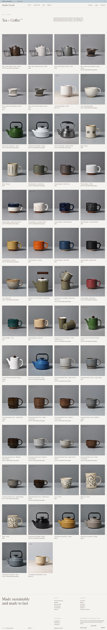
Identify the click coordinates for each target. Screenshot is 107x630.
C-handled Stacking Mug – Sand (38, 574)
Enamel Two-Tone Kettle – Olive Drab (39, 298)
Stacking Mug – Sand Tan (36, 338)
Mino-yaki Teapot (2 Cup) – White (38, 66)
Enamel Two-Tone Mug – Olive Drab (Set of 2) (65, 298)
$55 (82, 379)
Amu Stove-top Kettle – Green (10, 146)
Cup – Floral (58, 497)
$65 (82, 147)
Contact (82, 604)
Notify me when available (10, 68)
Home (3, 14)
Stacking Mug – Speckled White (37, 222)
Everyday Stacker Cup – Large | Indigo (91, 377)
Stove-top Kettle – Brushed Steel (64, 146)
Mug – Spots (84, 146)
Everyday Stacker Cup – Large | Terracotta (37, 418)
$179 (3, 381)
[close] (104, 1)
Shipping (82, 606)
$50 (82, 420)
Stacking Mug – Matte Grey (62, 184)
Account (82, 600)
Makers (49, 5)
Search (56, 602)
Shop (29, 5)
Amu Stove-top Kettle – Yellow (63, 536)
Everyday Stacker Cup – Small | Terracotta (89, 457)
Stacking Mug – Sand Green (36, 184)
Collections (36, 5)
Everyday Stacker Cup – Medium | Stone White (38, 457)
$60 (56, 498)
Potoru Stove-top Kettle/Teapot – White (12, 378)
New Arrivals (57, 604)
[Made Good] (8, 5)
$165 (30, 300)
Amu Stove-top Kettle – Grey (10, 574)
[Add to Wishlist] (26, 67)
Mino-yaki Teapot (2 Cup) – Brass (11, 66)
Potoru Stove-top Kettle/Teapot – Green (90, 338)
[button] (93, 626)
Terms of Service (85, 609)
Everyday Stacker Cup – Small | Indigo (12, 497)
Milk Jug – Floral (85, 497)
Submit (102, 627)
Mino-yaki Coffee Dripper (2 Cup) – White (12, 106)
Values (56, 609)
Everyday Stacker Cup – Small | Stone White (65, 457)
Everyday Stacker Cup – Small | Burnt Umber (39, 497)
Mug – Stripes (6, 184)
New (43, 5)
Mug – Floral (5, 536)
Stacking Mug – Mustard (9, 260)
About (82, 602)
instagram (57, 621)
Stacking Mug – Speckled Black (89, 222)
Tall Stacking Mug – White (62, 106)
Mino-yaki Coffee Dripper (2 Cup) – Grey (38, 106)
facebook (57, 622)
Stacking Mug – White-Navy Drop (11, 222)
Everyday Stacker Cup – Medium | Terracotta (64, 418)
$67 (56, 108)
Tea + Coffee (8, 14)
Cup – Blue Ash (6, 298)
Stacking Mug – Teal (8, 338)
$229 (56, 538)
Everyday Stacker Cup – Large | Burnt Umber (12, 418)
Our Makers (57, 607)
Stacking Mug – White (87, 184)
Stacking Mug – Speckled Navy (63, 222)
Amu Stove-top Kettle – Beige (89, 536)
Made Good (10, 628)
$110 (30, 68)
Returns (82, 607)
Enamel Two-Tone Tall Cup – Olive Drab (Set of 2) (64, 338)
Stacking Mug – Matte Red (88, 298)
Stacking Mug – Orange (35, 260)
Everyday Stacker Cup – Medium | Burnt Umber (11, 457)
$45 (56, 185)
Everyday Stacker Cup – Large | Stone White (65, 378)
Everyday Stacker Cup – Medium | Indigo (90, 418)
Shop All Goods (58, 600)
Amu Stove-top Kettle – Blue (36, 377)
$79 (3, 109)
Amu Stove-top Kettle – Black (37, 536)
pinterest (56, 624)
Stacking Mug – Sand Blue (62, 260)
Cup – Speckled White (87, 106)
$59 (30, 576)
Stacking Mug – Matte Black (88, 260)
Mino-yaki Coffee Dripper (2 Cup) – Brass (90, 67)
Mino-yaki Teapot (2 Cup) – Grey (64, 66)
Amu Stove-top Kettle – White (37, 146)
